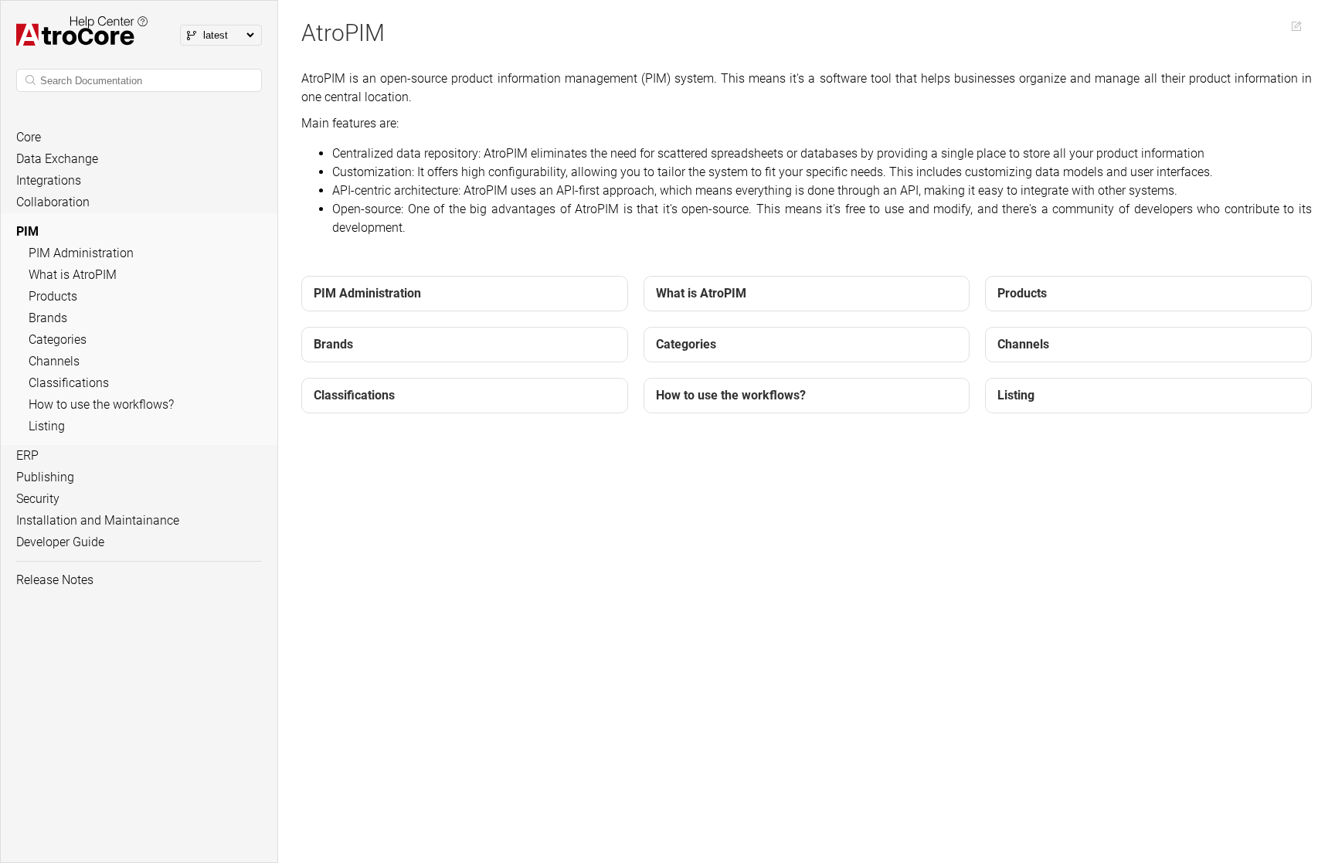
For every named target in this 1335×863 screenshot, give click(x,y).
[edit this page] (1296, 26)
